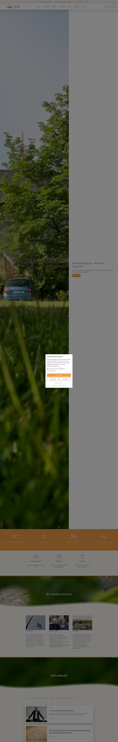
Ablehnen (53, 379)
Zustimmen (59, 375)
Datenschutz (62, 385)
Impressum (55, 385)
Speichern (65, 379)
